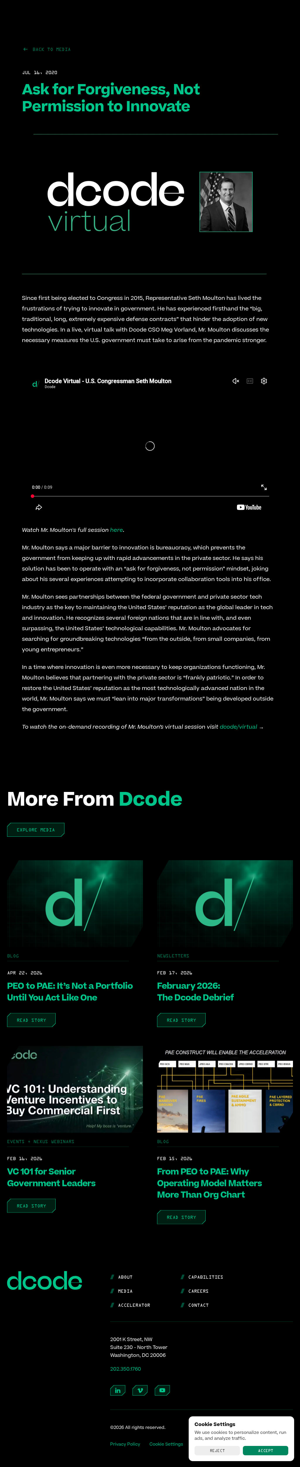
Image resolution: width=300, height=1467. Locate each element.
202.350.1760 (125, 1369)
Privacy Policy (125, 1445)
